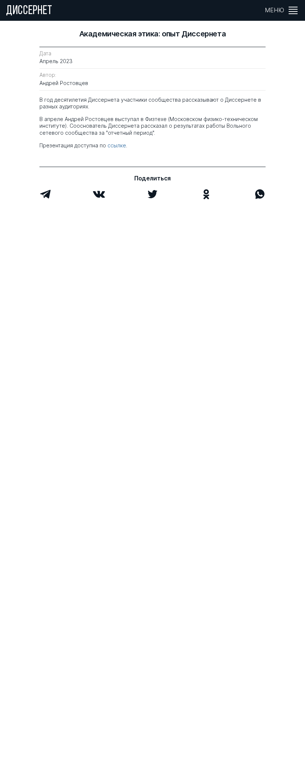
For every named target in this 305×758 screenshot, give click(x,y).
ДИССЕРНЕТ (29, 11)
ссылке (116, 145)
